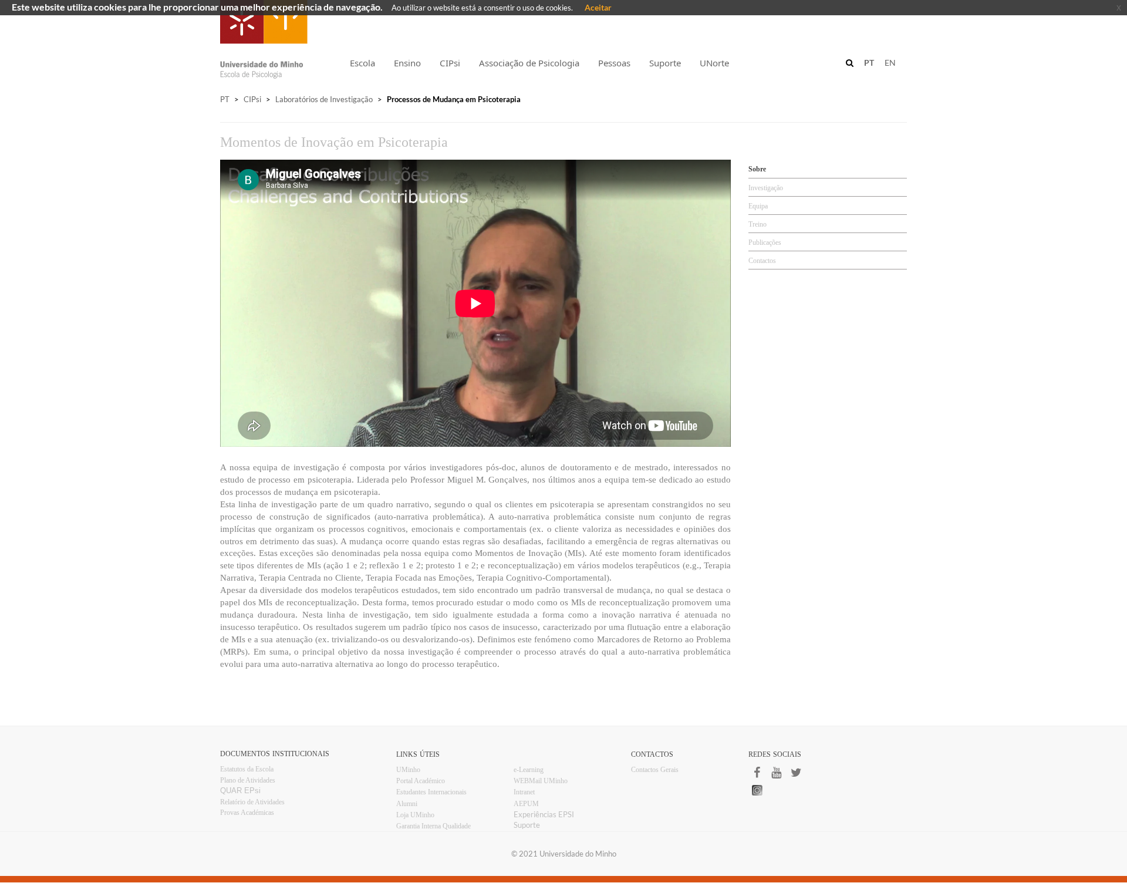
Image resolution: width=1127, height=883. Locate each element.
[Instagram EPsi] (798, 790)
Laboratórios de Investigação (324, 99)
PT (225, 99)
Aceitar (598, 7)
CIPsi (252, 99)
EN (890, 63)
